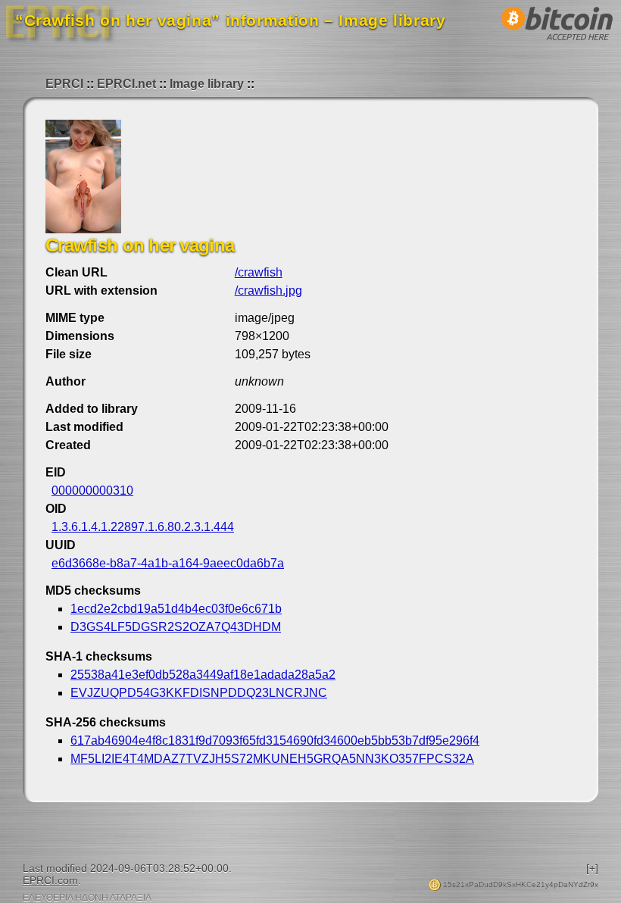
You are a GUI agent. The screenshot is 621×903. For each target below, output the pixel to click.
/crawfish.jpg (268, 290)
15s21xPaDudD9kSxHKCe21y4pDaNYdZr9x (519, 884)
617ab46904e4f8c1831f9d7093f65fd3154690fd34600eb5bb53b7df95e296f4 (274, 740)
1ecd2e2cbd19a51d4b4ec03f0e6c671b (176, 608)
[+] (592, 868)
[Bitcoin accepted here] (557, 44)
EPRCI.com (50, 880)
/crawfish (258, 272)
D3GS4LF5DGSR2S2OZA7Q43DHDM (175, 626)
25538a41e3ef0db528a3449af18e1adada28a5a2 (202, 674)
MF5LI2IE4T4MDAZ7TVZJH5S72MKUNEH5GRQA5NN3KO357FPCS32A (272, 758)
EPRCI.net (126, 83)
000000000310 (92, 490)
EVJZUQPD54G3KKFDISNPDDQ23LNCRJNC (198, 692)
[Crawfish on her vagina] (83, 229)
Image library (207, 83)
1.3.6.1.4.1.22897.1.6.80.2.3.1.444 (142, 526)
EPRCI (64, 83)
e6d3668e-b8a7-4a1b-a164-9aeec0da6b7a (167, 563)
